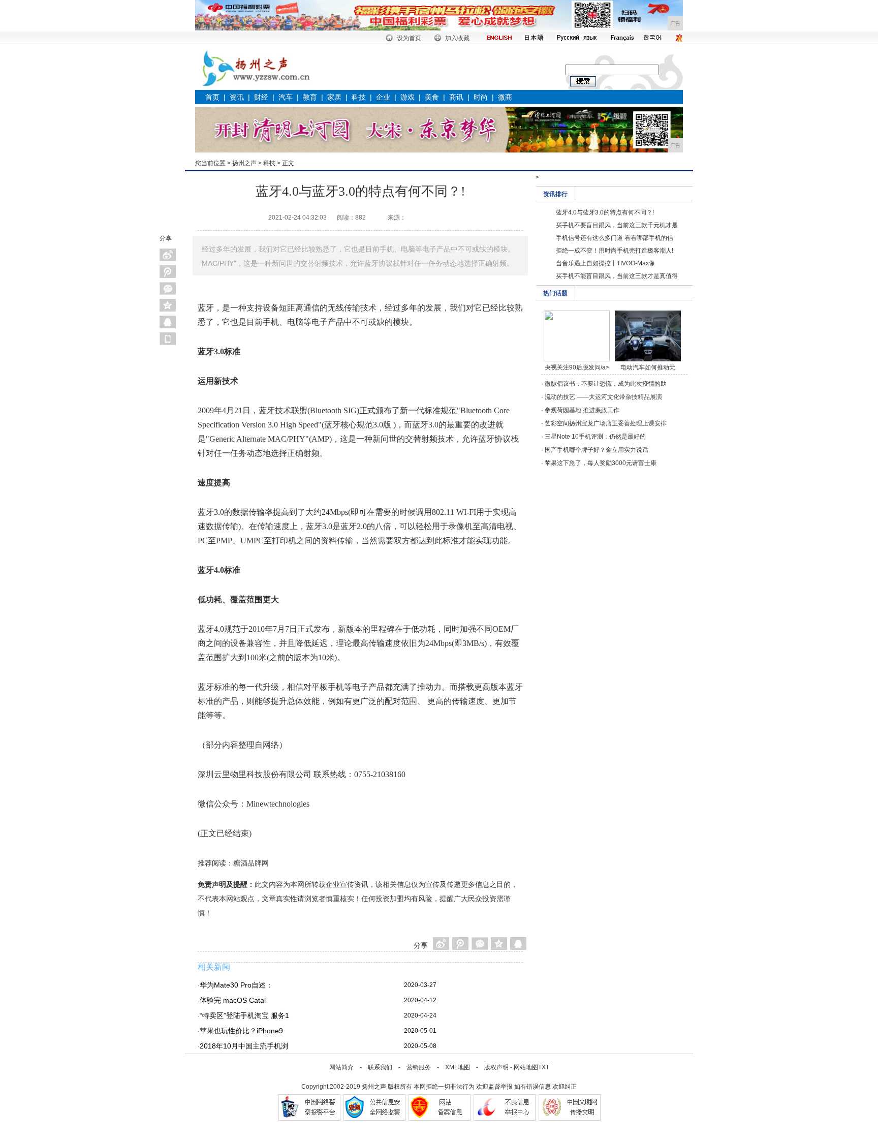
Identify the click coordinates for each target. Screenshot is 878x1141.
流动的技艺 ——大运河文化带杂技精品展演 (603, 396)
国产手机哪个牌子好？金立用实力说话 (596, 449)
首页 (212, 97)
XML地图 (457, 1067)
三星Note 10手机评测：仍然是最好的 (595, 436)
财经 (261, 97)
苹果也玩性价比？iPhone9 (241, 1031)
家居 (334, 97)
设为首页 (409, 38)
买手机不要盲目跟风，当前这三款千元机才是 (617, 225)
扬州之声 (244, 163)
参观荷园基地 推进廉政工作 (582, 410)
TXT (543, 1067)
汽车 (285, 97)
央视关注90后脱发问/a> (577, 367)
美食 (432, 97)
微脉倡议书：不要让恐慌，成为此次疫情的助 (606, 383)
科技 (359, 97)
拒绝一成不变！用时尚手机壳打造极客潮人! (614, 250)
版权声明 (496, 1067)
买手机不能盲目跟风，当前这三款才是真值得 (617, 276)
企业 (383, 97)
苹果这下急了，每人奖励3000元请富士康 (600, 463)
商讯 (456, 97)
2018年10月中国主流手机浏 (244, 1046)
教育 (310, 97)
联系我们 (380, 1067)
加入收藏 (457, 38)
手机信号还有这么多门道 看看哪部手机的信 (614, 237)
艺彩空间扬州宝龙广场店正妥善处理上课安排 (606, 423)
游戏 (407, 97)
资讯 (237, 97)
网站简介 (341, 1067)
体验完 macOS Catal (233, 1000)
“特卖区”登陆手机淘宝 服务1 (244, 1015)
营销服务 (418, 1067)
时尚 (481, 97)
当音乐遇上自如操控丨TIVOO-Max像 (605, 263)
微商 (505, 97)
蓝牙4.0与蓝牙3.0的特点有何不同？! (605, 212)
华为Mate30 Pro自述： (236, 985)
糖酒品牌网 (251, 863)
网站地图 (526, 1067)
